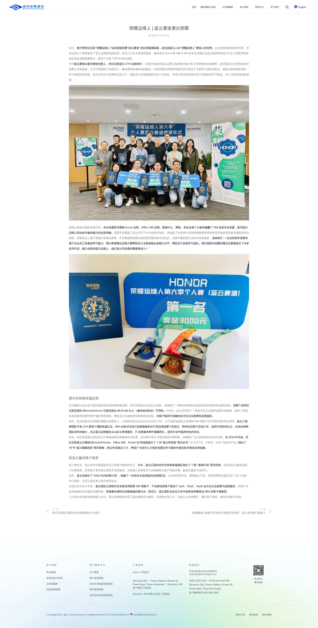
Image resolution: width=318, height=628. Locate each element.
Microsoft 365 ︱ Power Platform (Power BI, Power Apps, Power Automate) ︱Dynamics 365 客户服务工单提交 (158, 584)
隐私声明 (240, 614)
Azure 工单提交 (141, 572)
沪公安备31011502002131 (144, 615)
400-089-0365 (211, 592)
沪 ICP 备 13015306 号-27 (118, 615)
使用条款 (253, 614)
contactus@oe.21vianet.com (203, 574)
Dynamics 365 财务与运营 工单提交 (151, 594)
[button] (217, 7)
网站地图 (267, 614)
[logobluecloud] (27, 7)
